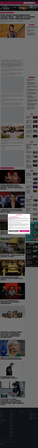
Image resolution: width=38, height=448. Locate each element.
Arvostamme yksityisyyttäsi (13, 216)
